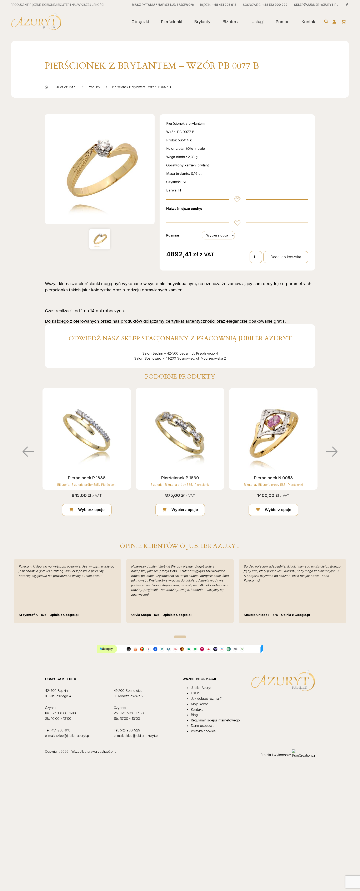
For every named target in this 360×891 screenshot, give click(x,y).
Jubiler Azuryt (201, 688)
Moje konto (199, 704)
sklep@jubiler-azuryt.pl (316, 4)
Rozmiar (173, 235)
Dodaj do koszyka (285, 257)
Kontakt (309, 21)
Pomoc (282, 21)
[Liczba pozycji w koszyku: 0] (343, 21)
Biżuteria (231, 21)
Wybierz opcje (91, 509)
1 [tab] (180, 637)
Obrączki (140, 21)
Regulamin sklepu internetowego (215, 720)
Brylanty (202, 21)
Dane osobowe (202, 726)
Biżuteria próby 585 (85, 484)
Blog (194, 715)
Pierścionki (171, 21)
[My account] (334, 21)
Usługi (257, 21)
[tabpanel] (67, 591)
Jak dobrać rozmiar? (206, 698)
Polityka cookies (203, 731)
